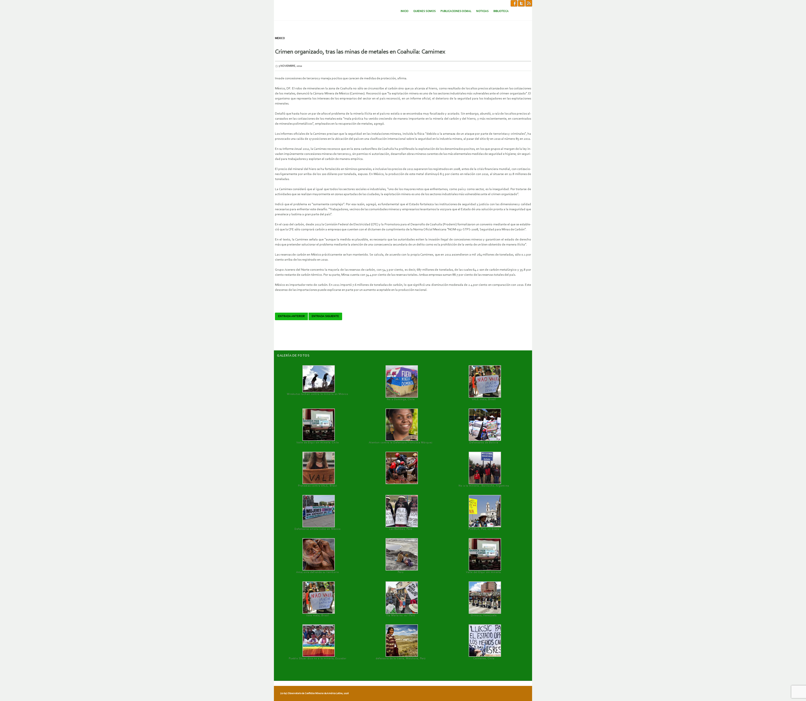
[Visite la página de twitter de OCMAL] (521, 3)
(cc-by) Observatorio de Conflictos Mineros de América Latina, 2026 (314, 693)
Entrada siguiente (325, 316)
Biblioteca (501, 11)
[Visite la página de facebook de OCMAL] (514, 3)
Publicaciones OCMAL (456, 11)
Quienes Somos (424, 11)
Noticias (482, 11)
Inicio (404, 11)
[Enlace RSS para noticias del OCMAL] (528, 3)
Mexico (280, 38)
